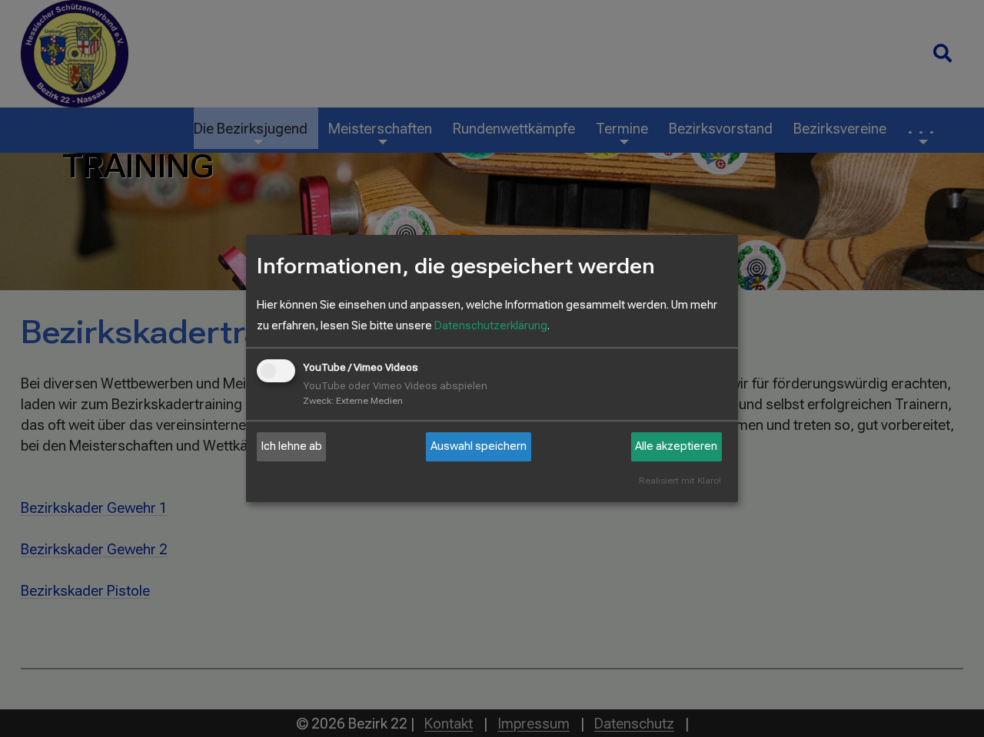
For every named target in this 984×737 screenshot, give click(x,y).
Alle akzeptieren (676, 446)
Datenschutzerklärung (490, 325)
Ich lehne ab (291, 446)
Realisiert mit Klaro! (680, 481)
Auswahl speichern (478, 446)
